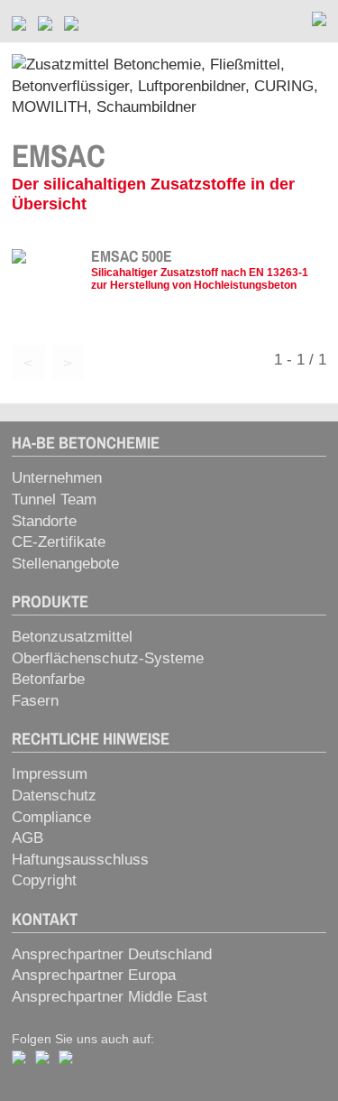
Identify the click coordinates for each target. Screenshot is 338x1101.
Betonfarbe (48, 679)
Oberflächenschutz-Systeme (108, 658)
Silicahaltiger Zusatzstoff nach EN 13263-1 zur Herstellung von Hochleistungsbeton (199, 278)
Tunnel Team (54, 499)
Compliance (51, 817)
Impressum (49, 773)
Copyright (44, 880)
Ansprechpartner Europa (94, 975)
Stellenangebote (65, 563)
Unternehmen (57, 477)
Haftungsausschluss (80, 859)
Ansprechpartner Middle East (109, 996)
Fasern (35, 700)
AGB (27, 838)
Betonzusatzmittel (72, 636)
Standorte (44, 521)
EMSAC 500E (131, 256)
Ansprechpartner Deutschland (112, 954)
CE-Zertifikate (58, 541)
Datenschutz (54, 795)
